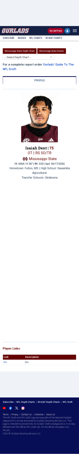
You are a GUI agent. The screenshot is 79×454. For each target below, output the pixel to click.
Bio (5, 362)
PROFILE (39, 80)
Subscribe (9, 38)
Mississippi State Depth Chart (20, 51)
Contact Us (26, 414)
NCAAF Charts (54, 38)
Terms (6, 414)
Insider (22, 38)
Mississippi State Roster (51, 51)
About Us (50, 414)
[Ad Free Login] (67, 31)
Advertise (39, 414)
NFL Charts (35, 38)
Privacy (14, 414)
